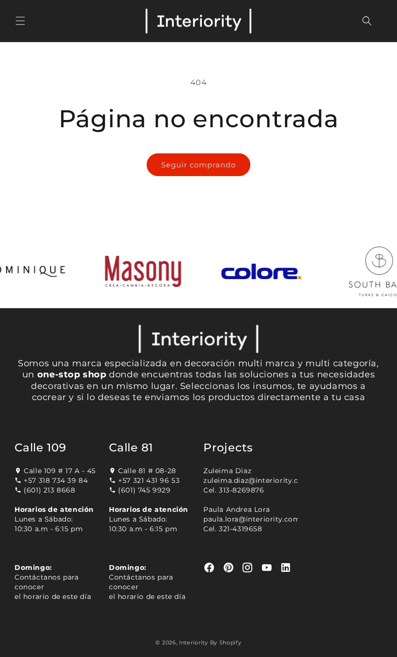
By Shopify (226, 642)
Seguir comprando (198, 164)
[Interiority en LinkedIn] (286, 568)
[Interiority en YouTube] (267, 568)
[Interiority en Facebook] (209, 568)
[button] (20, 20)
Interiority (193, 642)
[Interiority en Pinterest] (229, 568)
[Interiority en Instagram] (248, 568)
